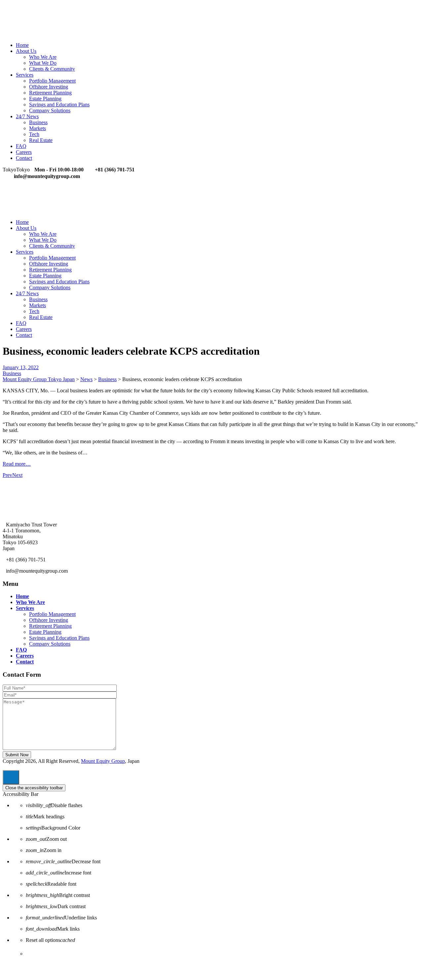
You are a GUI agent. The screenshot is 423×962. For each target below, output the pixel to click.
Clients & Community (52, 69)
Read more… (17, 464)
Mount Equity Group (103, 761)
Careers (24, 152)
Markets (37, 128)
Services (24, 75)
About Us (26, 51)
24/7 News (27, 116)
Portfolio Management (52, 81)
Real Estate (41, 140)
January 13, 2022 (21, 367)
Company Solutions (49, 110)
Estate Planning (45, 98)
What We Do (43, 63)
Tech (34, 134)
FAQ (21, 146)
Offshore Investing (48, 86)
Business (38, 122)
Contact (24, 158)
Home (22, 45)
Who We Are (43, 57)
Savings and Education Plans (59, 104)
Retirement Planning (50, 92)
